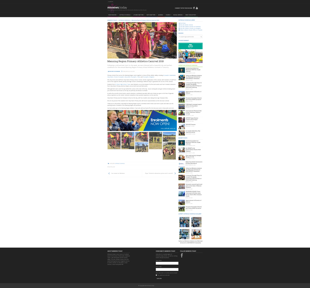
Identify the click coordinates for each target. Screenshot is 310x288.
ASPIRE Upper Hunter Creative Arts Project (192, 118)
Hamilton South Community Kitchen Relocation (194, 162)
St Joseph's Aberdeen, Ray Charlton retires (193, 131)
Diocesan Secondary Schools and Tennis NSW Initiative (194, 98)
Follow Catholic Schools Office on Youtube (191, 30)
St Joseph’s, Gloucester (124, 77)
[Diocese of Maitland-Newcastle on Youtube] (197, 7)
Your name (159, 260)
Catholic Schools (120, 163)
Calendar (110, 1)
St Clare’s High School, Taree (122, 84)
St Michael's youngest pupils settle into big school (194, 105)
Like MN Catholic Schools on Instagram (190, 28)
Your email (158, 266)
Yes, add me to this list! (163, 275)
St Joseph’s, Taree (135, 77)
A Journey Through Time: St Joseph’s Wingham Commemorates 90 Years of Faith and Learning (194, 85)
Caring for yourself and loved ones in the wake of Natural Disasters (194, 186)
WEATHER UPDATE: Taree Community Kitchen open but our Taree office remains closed (194, 194)
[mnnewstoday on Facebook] (182, 255)
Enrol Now (183, 23)
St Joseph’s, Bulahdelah (169, 75)
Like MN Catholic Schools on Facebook (190, 26)
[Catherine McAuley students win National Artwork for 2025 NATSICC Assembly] (184, 222)
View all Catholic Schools (186, 25)
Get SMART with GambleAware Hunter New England (193, 149)
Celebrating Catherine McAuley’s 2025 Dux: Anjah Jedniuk (193, 69)
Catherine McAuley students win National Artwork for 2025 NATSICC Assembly (194, 77)
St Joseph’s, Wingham (148, 77)
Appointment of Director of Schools (193, 92)
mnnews (117, 7)
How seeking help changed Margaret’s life (193, 156)
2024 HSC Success (191, 124)
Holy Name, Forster (112, 77)
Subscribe (159, 278)
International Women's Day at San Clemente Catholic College (194, 112)
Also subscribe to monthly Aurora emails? (166, 273)
